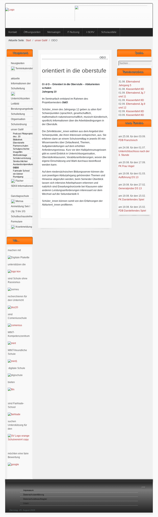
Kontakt (12, 32)
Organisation (18, 119)
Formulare (16, 221)
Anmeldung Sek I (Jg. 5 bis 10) (20, 209)
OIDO (16, 167)
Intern (26, 503)
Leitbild (15, 103)
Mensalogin (53, 32)
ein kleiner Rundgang (18, 175)
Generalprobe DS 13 (130, 188)
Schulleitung (18, 114)
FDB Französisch (128, 140)
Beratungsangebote (22, 108)
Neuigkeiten (17, 63)
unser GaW (17, 129)
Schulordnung (19, 124)
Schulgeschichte (21, 149)
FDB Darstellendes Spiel (132, 210)
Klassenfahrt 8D (135, 89)
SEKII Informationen (22, 185)
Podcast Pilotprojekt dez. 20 (23, 135)
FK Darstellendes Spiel (131, 199)
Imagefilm (17, 152)
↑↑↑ (143, 487)
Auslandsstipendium (23, 164)
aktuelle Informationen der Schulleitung (21, 83)
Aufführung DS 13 (128, 177)
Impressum (28, 490)
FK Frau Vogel (126, 166)
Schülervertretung (22, 158)
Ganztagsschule (20, 196)
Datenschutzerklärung (33, 494)
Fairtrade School (21, 170)
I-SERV (90, 32)
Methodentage (20, 155)
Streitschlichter (20, 161)
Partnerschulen (20, 146)
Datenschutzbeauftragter (35, 499)
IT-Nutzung (73, 32)
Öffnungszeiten (32, 32)
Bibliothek (17, 139)
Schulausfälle (108, 32)
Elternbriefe (18, 142)
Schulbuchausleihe (22, 216)
